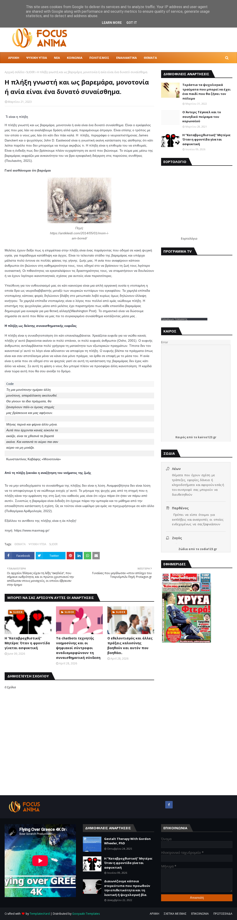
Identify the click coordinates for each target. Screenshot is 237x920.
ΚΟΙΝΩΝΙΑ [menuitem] (74, 58)
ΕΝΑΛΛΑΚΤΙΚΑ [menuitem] (126, 58)
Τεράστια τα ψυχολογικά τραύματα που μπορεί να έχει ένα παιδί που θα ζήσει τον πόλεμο (206, 91)
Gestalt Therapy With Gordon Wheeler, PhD (127, 841)
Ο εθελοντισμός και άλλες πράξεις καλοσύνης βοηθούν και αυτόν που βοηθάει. (130, 645)
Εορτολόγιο (189, 238)
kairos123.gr (207, 437)
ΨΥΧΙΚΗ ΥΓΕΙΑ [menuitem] (36, 58)
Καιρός (180, 437)
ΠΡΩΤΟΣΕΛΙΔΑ (222, 914)
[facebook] (169, 804)
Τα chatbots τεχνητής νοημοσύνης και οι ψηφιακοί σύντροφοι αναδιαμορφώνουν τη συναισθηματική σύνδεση (78, 648)
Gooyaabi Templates (86, 914)
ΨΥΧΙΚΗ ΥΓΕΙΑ (37, 544)
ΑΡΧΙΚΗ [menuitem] (13, 58)
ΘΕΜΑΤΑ (20, 544)
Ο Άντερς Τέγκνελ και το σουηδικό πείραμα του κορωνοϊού (201, 116)
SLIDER (30, 72)
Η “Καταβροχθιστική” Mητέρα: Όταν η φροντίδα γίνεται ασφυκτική (27, 643)
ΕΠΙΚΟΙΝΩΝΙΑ (200, 914)
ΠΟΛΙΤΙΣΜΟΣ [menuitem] (99, 58)
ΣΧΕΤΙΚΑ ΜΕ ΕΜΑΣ (175, 914)
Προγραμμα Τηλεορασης (174, 319)
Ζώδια (183, 549)
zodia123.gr (208, 549)
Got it (131, 23)
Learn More (112, 23)
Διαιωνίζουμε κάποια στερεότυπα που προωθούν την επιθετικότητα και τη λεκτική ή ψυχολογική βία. (127, 888)
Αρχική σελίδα (14, 72)
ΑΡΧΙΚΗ (154, 914)
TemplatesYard (40, 914)
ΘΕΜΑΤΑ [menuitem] (150, 58)
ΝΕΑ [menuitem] (57, 58)
